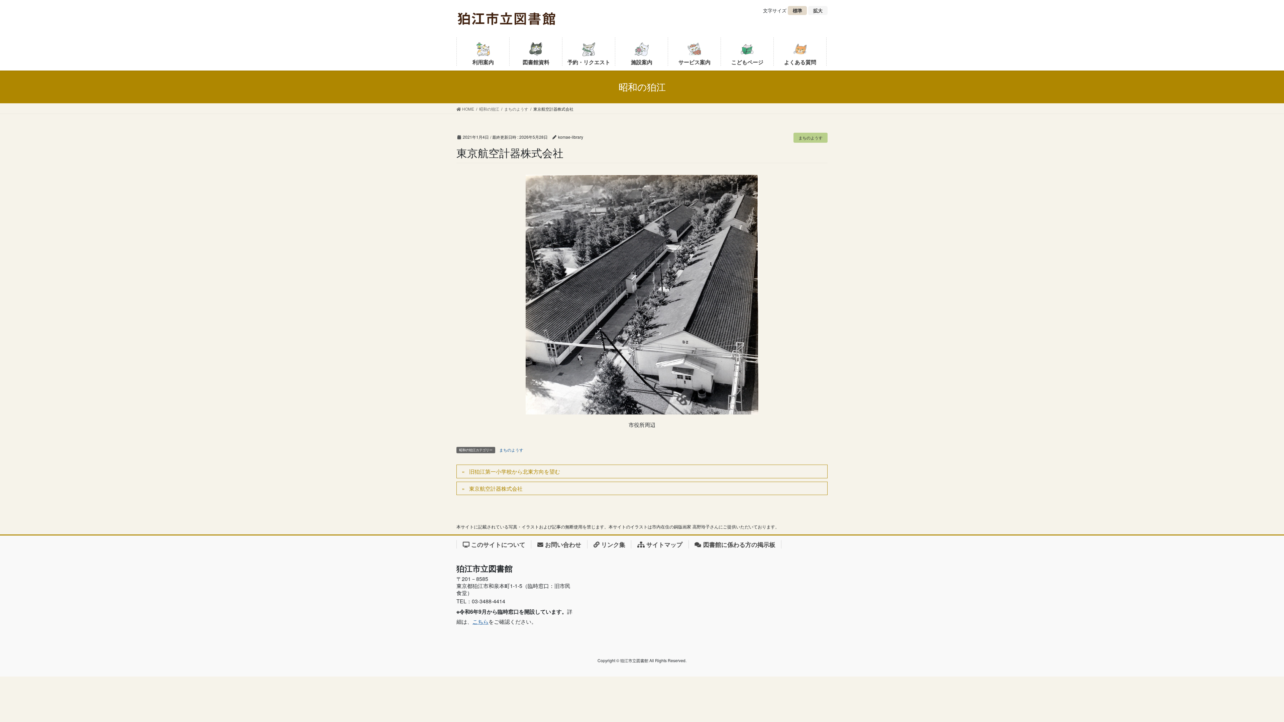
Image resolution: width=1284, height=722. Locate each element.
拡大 (820, 11)
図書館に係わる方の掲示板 (739, 544)
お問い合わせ (563, 544)
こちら (480, 621)
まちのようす (810, 137)
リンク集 (613, 544)
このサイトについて (498, 544)
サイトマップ (664, 544)
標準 (800, 11)
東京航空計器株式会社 (496, 488)
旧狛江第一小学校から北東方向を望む (514, 471)
